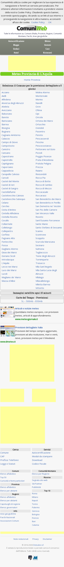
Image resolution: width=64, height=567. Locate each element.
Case (48, 48)
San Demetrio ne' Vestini (48, 206)
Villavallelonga (43, 280)
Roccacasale (42, 191)
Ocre (38, 106)
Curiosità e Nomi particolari (12, 480)
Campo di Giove (10, 142)
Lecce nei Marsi (9, 266)
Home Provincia (32, 79)
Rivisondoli (41, 174)
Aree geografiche (8, 513)
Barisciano (7, 120)
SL (22, 301)
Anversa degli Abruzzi (13, 103)
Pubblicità (36, 487)
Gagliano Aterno (10, 248)
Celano (5, 202)
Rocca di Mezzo (44, 188)
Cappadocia (7, 170)
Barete (5, 117)
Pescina (39, 142)
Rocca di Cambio (44, 184)
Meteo (47, 41)
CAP (2, 456)
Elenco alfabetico (8, 473)
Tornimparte (42, 259)
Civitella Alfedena (10, 213)
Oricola (39, 117)
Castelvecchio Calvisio (13, 195)
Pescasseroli (42, 138)
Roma (34, 493)
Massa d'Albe (8, 280)
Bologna (35, 514)
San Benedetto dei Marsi (48, 199)
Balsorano (7, 113)
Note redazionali (21, 539)
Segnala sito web (39, 480)
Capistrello (7, 159)
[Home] (32, 28)
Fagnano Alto (8, 238)
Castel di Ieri (8, 184)
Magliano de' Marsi (11, 277)
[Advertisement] (32, 63)
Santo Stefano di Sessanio (49, 227)
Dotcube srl (38, 545)
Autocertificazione (16, 41)
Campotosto (8, 145)
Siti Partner (37, 483)
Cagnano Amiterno (11, 135)
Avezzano (7, 110)
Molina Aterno (43, 92)
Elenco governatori (8, 507)
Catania (35, 525)
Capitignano (8, 163)
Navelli (39, 103)
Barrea (5, 124)
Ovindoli (40, 127)
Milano (35, 497)
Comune (4, 452)
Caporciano (7, 167)
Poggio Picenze (43, 156)
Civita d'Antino (9, 209)
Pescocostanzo (43, 145)
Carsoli (5, 177)
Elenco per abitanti (8, 490)
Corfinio (6, 234)
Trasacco (40, 263)
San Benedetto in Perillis (48, 202)
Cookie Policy (38, 22)
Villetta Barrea (43, 284)
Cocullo (5, 220)
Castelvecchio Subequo (13, 199)
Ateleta (5, 106)
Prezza (39, 167)
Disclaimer (47, 539)
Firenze (35, 518)
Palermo (36, 507)
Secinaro (40, 245)
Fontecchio (7, 241)
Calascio (6, 138)
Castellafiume (8, 191)
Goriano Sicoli (8, 255)
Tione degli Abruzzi (45, 255)
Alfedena (6, 99)
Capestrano (8, 156)
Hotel (16, 52)
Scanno (39, 231)
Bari (34, 521)
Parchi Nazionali (7, 517)
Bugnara (6, 131)
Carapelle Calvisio (10, 174)
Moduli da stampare (42, 456)
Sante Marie (42, 223)
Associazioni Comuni (9, 520)
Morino (39, 99)
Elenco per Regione (40, 473)
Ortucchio (40, 124)
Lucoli (4, 273)
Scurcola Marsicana (45, 241)
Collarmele (7, 223)
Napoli (35, 500)
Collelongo (7, 227)
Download (37, 460)
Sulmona (40, 248)
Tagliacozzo (42, 252)
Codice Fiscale (39, 463)
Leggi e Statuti (7, 463)
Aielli (4, 95)
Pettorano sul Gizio (45, 149)
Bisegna (6, 127)
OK (49, 22)
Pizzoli (39, 152)
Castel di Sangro (10, 188)
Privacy (35, 539)
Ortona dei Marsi (44, 120)
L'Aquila (5, 263)
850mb (39, 301)
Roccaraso (41, 195)
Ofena (39, 110)
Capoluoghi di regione (10, 504)
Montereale (41, 95)
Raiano (39, 170)
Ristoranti (47, 52)
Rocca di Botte (43, 181)
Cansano (6, 152)
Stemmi (47, 44)
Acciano (5, 92)
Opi (37, 113)
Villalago (40, 277)
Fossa (5, 245)
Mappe (16, 44)
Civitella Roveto (10, 216)
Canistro (6, 149)
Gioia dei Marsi (9, 252)
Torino (35, 504)
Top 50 (3, 477)
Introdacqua (8, 259)
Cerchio (5, 206)
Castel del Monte (10, 181)
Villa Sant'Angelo (44, 266)
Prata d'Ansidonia (44, 159)
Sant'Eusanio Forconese (48, 220)
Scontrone (41, 234)
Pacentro (40, 131)
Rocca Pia (40, 177)
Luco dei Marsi (9, 270)
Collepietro (7, 231)
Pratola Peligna (43, 163)
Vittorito (40, 287)
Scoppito (40, 238)
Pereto (39, 135)
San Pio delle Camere (46, 209)
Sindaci (16, 48)
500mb (29, 301)
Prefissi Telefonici (9, 460)
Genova (35, 511)
